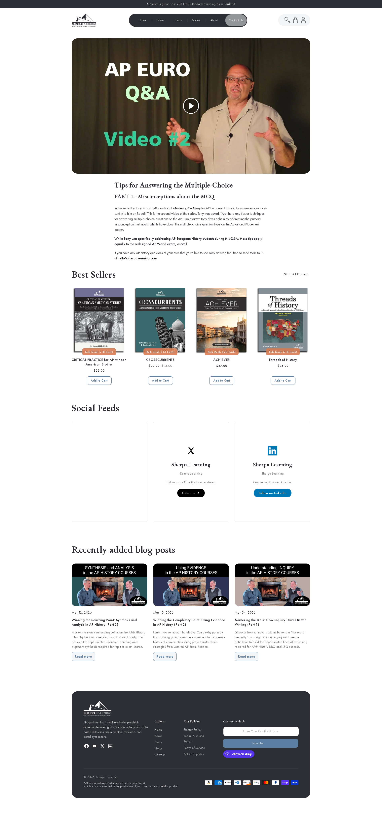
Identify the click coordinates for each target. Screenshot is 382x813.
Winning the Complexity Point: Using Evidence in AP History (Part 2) (189, 622)
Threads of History (283, 360)
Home (158, 729)
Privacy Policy (192, 729)
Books (158, 736)
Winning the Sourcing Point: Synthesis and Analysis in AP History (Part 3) (104, 622)
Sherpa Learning (107, 777)
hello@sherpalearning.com (137, 258)
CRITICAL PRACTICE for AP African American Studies (99, 362)
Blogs (158, 742)
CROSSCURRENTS (160, 360)
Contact (159, 755)
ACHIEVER (221, 360)
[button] (295, 20)
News (158, 748)
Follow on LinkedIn (273, 493)
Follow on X (191, 493)
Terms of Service (194, 748)
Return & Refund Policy (194, 738)
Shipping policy (194, 754)
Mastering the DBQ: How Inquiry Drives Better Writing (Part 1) (270, 622)
